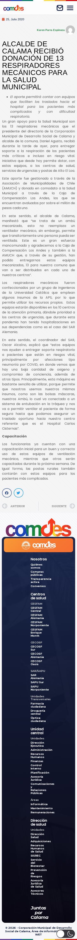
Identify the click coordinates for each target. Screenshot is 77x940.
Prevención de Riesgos (39, 873)
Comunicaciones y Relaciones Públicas (39, 788)
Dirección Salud (37, 836)
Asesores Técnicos (37, 892)
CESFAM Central (36, 609)
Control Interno (36, 767)
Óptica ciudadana (38, 719)
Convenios (38, 586)
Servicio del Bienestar (38, 862)
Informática (39, 804)
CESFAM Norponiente (39, 624)
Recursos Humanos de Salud (37, 848)
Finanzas (37, 761)
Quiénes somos (37, 566)
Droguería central (38, 712)
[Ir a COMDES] (13, 8)
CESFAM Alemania (37, 616)
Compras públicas (37, 573)
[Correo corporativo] (60, 8)
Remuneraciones (39, 812)
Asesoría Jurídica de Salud (37, 883)
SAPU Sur (37, 682)
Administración (39, 749)
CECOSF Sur (36, 648)
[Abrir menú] (70, 8)
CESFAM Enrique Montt (36, 632)
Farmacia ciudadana (38, 705)
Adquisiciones (39, 841)
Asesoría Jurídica (37, 778)
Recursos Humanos (37, 755)
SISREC (36, 855)
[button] (7, 492)
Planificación (39, 772)
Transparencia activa (39, 580)
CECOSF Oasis (36, 663)
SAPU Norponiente (39, 688)
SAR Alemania (37, 677)
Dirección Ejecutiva (37, 744)
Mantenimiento (39, 808)
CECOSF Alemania (37, 655)
